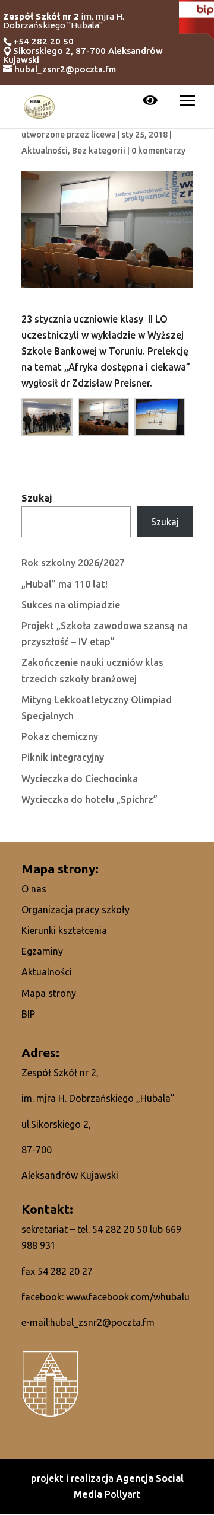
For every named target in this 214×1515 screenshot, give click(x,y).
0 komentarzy (158, 150)
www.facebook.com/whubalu (128, 1296)
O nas (33, 889)
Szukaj (36, 498)
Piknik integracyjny (62, 757)
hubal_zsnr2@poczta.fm (102, 1322)
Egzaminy (42, 951)
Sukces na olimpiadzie (70, 604)
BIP (28, 1014)
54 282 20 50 (119, 1229)
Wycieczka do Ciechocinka (79, 778)
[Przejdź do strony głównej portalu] (39, 105)
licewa (103, 134)
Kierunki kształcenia (64, 930)
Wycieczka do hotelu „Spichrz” (89, 799)
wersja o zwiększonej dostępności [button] (150, 101)
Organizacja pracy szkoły (75, 909)
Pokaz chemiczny (59, 736)
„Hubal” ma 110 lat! (64, 584)
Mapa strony (48, 993)
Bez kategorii (98, 150)
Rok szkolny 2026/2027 (73, 562)
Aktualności (44, 150)
